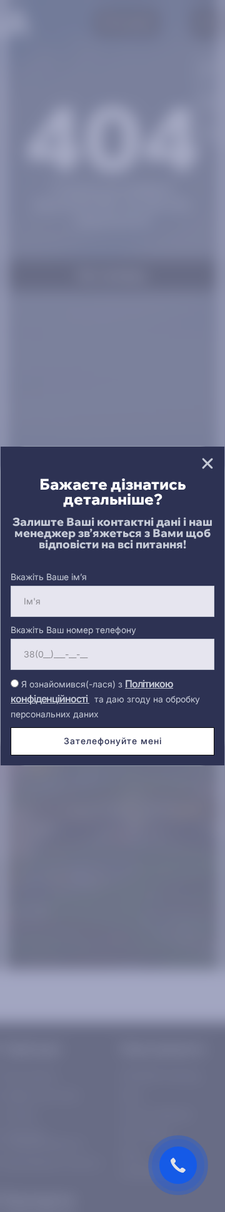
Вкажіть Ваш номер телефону (73, 629)
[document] (112, 606)
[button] (207, 463)
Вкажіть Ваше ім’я (49, 576)
